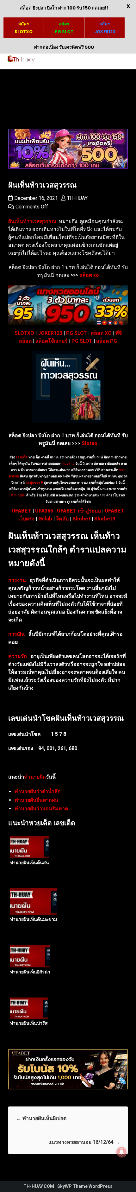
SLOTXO (24, 333)
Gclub (45, 519)
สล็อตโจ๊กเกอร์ (51, 341)
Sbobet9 (104, 519)
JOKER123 (50, 333)
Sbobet (81, 519)
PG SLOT (76, 333)
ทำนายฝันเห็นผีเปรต (42, 1118)
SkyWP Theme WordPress (85, 1186)
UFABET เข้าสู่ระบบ (79, 511)
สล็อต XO (101, 333)
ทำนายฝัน (18, 495)
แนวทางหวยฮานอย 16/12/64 (84, 1142)
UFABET (21, 511)
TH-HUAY (77, 198)
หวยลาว (68, 464)
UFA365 (44, 511)
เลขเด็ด (22, 457)
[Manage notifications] (121, 1152)
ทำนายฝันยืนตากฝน (36, 800)
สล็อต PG (106, 341)
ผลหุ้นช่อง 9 (34, 483)
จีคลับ (62, 519)
